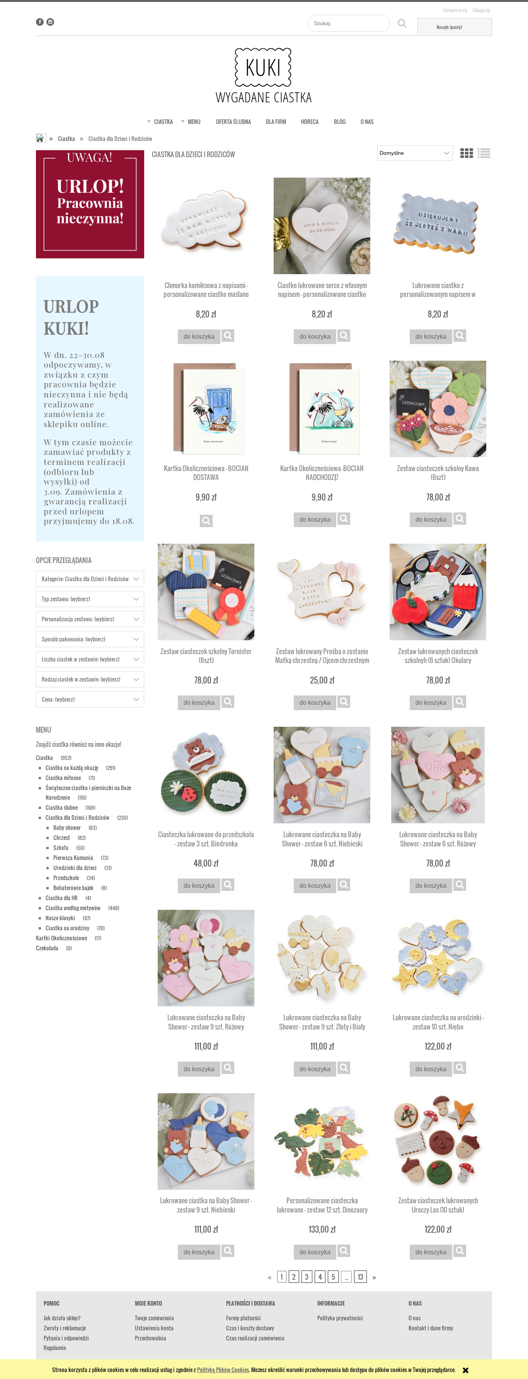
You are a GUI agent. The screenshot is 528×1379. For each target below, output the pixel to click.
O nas (415, 1318)
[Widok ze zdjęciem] (466, 152)
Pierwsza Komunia (73, 857)
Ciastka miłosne (63, 777)
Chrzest (61, 837)
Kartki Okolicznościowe (61, 938)
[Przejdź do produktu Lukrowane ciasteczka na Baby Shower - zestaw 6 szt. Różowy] (438, 775)
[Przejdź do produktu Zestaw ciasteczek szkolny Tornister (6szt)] (206, 592)
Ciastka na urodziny (67, 928)
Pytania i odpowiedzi (66, 1338)
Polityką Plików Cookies (223, 1369)
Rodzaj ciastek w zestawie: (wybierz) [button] (81, 679)
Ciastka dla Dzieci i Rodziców (77, 817)
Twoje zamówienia (154, 1318)
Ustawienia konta (154, 1328)
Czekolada (47, 948)
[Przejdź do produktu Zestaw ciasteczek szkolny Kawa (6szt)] (438, 409)
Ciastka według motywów (73, 908)
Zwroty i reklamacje (65, 1328)
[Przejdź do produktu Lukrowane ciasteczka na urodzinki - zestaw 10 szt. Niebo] (438, 958)
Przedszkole (66, 878)
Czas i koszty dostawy (250, 1328)
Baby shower (67, 827)
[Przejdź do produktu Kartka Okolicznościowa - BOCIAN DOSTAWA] (206, 409)
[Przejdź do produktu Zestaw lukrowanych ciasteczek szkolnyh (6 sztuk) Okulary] (438, 592)
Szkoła (60, 847)
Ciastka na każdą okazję (72, 767)
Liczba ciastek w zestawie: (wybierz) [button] (80, 659)
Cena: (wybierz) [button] (58, 699)
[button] (227, 335)
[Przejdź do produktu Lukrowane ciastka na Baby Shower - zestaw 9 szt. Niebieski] (206, 1141)
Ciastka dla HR (62, 898)
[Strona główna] (264, 76)
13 (360, 1277)
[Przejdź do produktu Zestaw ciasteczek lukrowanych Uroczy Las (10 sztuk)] (438, 1141)
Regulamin (55, 1347)
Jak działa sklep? (62, 1318)
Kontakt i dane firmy (431, 1328)
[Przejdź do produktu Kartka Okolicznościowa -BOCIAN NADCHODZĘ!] (322, 409)
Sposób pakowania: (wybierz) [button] (73, 639)
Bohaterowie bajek (73, 888)
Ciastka (44, 757)
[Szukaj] (402, 23)
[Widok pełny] (484, 152)
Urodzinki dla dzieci (75, 867)
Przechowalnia (150, 1338)
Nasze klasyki (60, 918)
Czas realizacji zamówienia (255, 1338)
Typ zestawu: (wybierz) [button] (66, 599)
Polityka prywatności (340, 1318)
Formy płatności (243, 1318)
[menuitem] (163, 121)
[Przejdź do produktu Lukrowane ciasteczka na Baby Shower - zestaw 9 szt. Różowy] (206, 958)
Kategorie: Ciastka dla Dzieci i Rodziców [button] (85, 579)
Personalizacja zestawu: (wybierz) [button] (78, 619)
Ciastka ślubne (62, 807)
